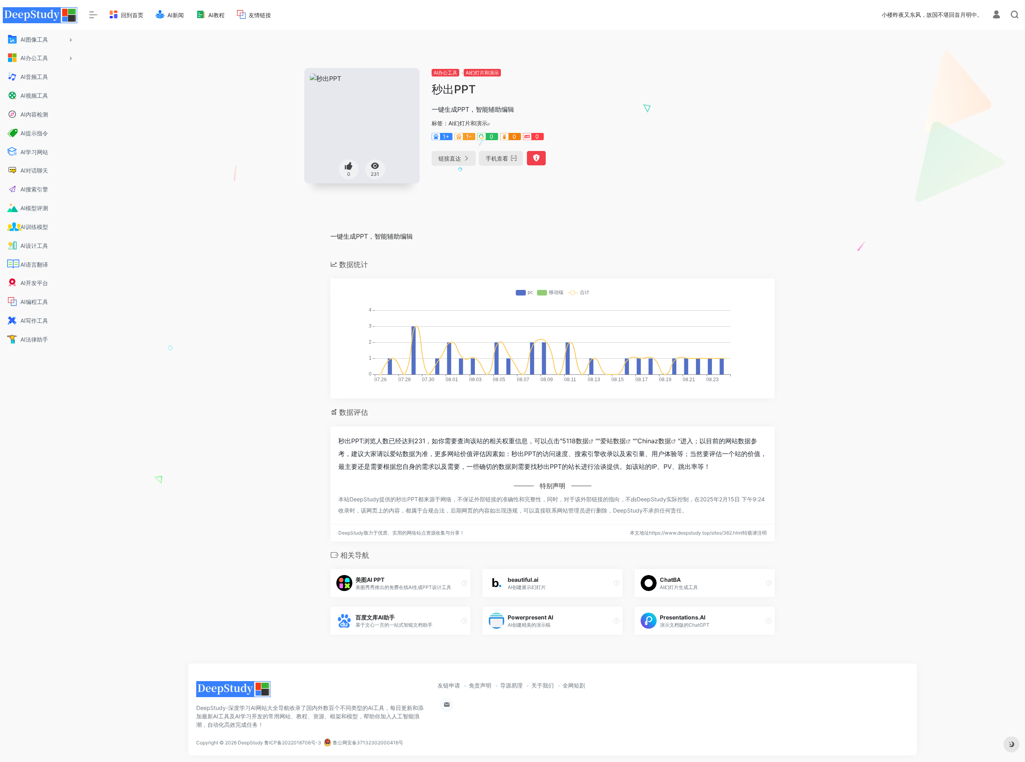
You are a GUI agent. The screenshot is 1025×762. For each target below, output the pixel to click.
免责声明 (480, 685)
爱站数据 (613, 441)
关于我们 (542, 685)
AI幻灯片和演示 (482, 73)
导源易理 (511, 685)
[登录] (996, 15)
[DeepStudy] (233, 692)
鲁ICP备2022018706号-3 (292, 743)
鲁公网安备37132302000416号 (367, 743)
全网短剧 (574, 685)
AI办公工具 (445, 73)
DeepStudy (250, 743)
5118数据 (575, 441)
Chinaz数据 (654, 441)
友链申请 (449, 685)
